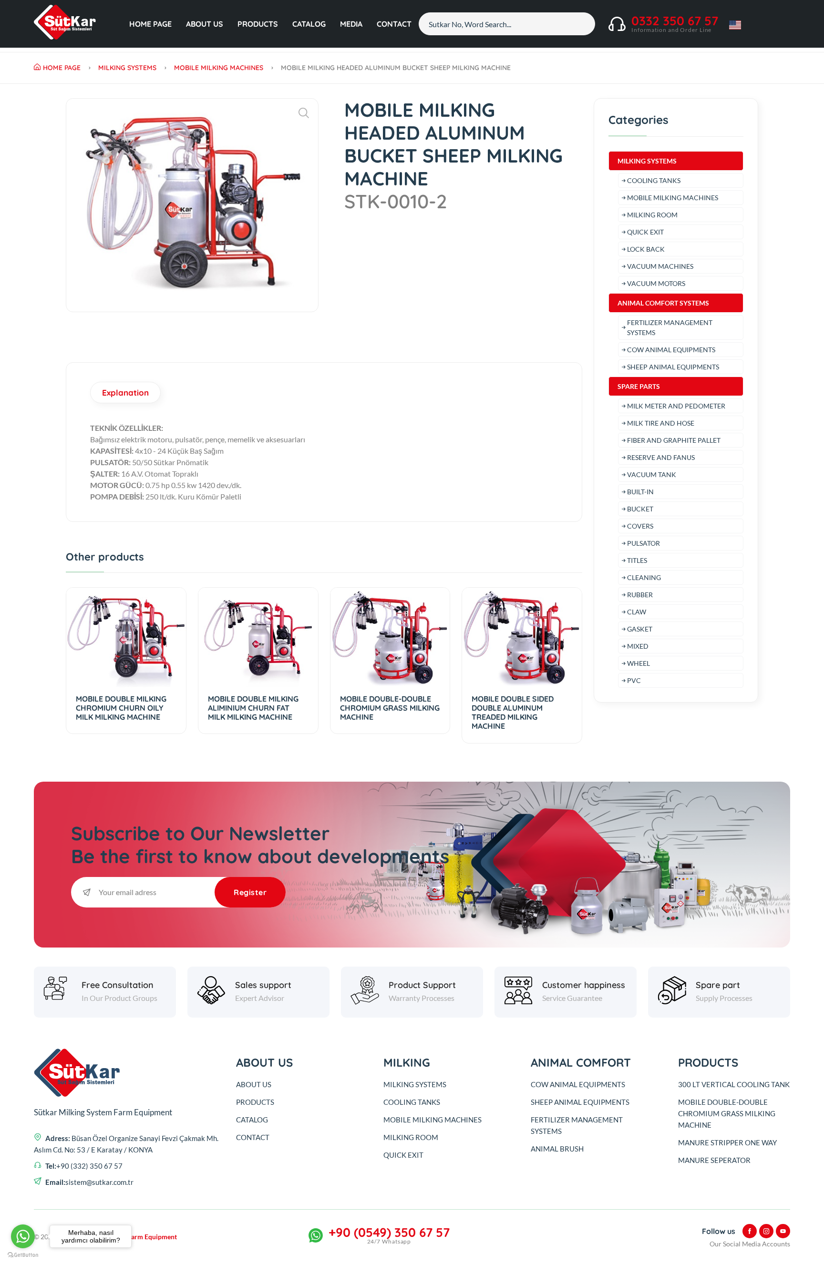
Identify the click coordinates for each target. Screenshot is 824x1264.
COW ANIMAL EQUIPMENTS (671, 350)
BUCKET (640, 509)
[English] (65, 24)
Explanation (125, 392)
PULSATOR (643, 543)
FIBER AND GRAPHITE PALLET (674, 440)
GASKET (639, 629)
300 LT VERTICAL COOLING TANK (734, 1084)
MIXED (638, 646)
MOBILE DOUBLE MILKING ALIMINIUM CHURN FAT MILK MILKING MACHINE (253, 708)
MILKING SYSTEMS (127, 67)
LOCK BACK (646, 249)
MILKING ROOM (652, 215)
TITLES (637, 560)
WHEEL (638, 663)
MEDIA (351, 24)
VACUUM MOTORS (656, 283)
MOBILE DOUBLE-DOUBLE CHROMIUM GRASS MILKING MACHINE (390, 708)
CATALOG (309, 24)
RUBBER (640, 595)
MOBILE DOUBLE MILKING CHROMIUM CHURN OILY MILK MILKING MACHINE (121, 708)
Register (250, 892)
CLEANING (644, 577)
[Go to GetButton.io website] (23, 1254)
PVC (634, 680)
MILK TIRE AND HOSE (660, 423)
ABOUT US (204, 24)
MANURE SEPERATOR (714, 1160)
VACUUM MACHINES (660, 266)
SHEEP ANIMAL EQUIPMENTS (673, 367)
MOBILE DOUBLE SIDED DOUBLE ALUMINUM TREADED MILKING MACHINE (513, 712)
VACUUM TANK (651, 474)
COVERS (640, 526)
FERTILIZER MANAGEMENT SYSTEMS (669, 327)
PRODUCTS (257, 24)
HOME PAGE (150, 24)
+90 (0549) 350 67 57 (389, 1232)
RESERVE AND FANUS (661, 457)
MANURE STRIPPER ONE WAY (727, 1142)
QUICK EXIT (645, 232)
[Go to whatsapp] (23, 1236)
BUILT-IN (640, 492)
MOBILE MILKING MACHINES (218, 67)
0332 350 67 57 (674, 21)
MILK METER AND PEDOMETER (676, 406)
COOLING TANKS (653, 180)
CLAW (636, 612)
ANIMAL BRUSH (557, 1148)
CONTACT (394, 24)
